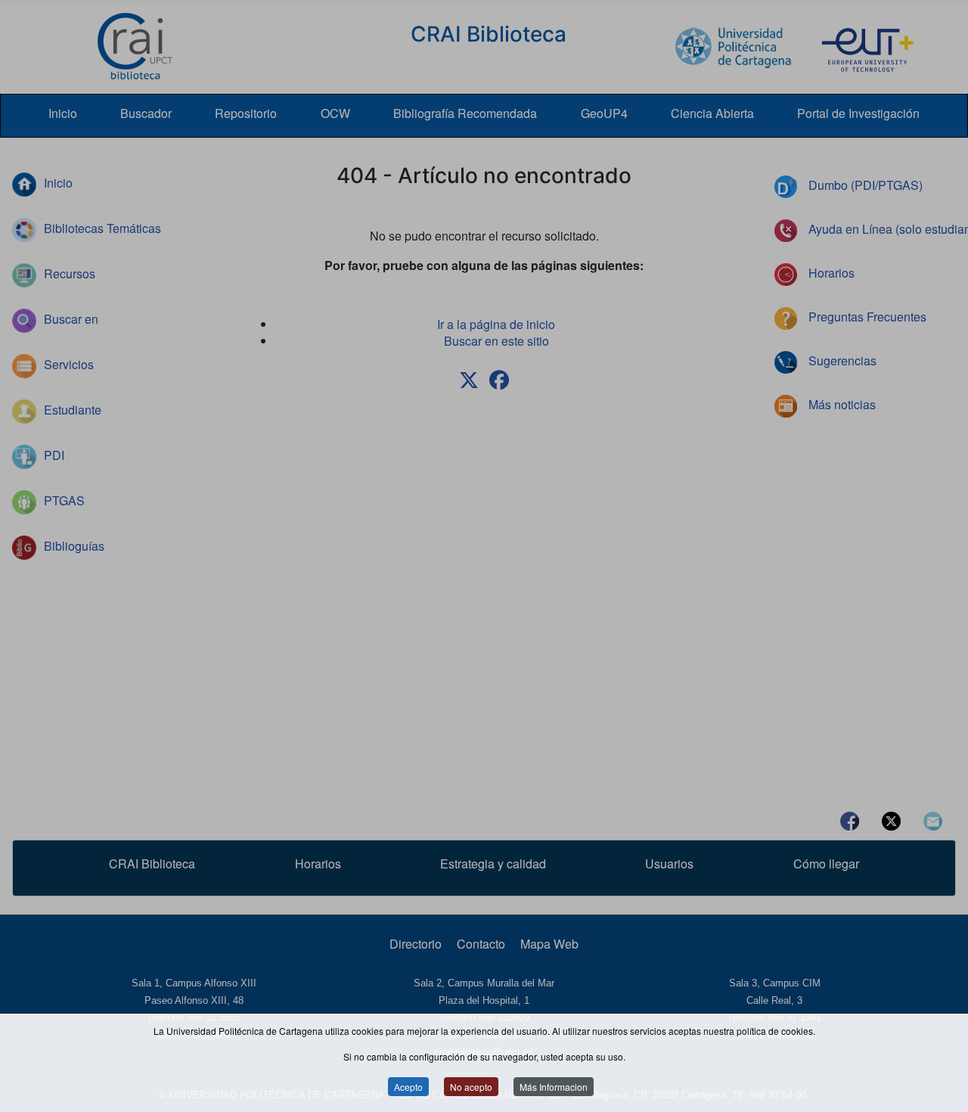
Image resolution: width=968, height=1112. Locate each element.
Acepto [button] (408, 1087)
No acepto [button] (471, 1087)
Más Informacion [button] (554, 1087)
